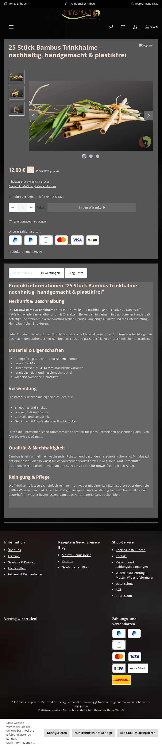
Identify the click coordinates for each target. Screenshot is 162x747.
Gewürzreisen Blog (75, 567)
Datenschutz (125, 584)
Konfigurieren (57, 733)
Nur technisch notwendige (93, 733)
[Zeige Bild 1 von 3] (84, 156)
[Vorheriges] (33, 115)
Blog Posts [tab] (76, 273)
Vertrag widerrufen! (20, 618)
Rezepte (67, 561)
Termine (14, 556)
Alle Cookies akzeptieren (137, 733)
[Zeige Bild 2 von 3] (91, 156)
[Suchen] (111, 27)
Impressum (124, 596)
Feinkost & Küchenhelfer (25, 574)
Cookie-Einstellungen (131, 550)
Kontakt (121, 556)
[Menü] (11, 27)
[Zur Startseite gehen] (81, 15)
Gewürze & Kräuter (21, 562)
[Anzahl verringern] (13, 207)
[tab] (23, 273)
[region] (81, 115)
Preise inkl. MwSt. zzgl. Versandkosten (32, 186)
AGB (119, 589)
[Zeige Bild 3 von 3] (97, 156)
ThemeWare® (115, 710)
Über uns (14, 550)
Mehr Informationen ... (20, 742)
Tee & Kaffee (17, 568)
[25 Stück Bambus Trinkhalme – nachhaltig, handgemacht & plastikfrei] (91, 116)
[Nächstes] (148, 115)
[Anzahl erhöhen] (31, 207)
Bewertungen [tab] (50, 273)
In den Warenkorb (92, 207)
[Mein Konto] (135, 27)
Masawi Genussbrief (76, 555)
